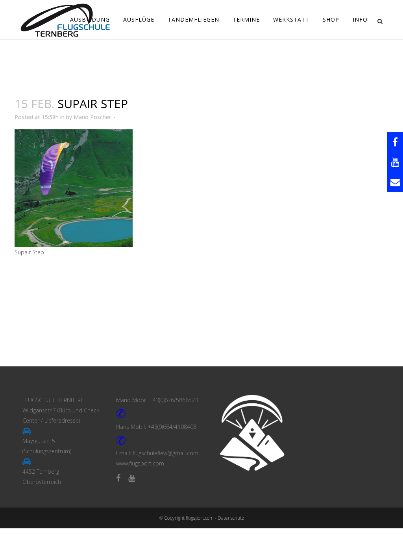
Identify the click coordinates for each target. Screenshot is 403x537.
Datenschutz (231, 518)
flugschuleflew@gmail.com (165, 453)
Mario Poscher (92, 117)
